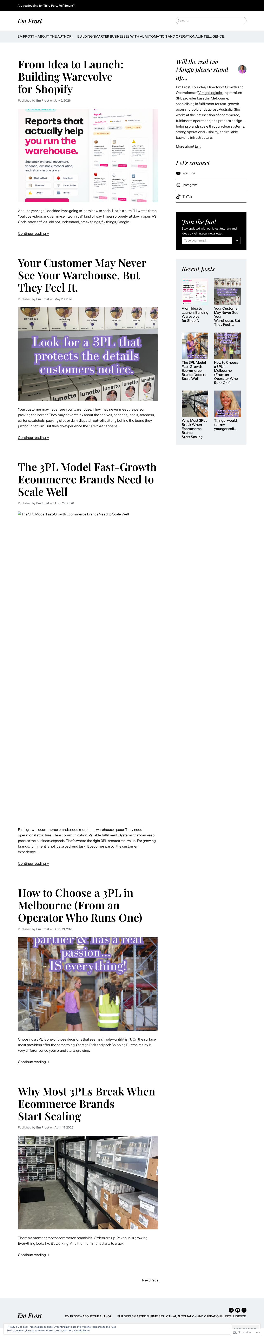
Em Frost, (183, 87)
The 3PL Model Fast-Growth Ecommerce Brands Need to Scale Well (87, 479)
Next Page (150, 1280)
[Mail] (244, 1310)
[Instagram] (231, 1310)
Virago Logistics (210, 93)
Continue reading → (33, 233)
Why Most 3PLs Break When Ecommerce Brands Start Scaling (86, 1103)
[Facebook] (237, 1310)
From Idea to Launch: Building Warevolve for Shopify (71, 76)
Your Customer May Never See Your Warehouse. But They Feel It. (82, 275)
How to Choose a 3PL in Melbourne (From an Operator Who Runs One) (80, 905)
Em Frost (30, 21)
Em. (198, 146)
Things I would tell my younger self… (225, 425)
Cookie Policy (82, 1330)
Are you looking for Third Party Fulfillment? (46, 5)
